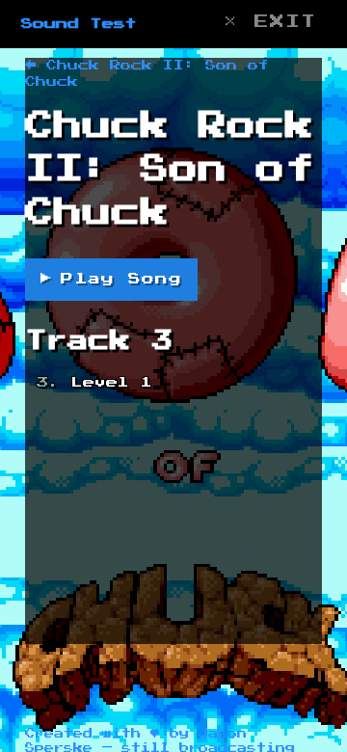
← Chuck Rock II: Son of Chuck (147, 73)
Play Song (111, 279)
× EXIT (270, 21)
